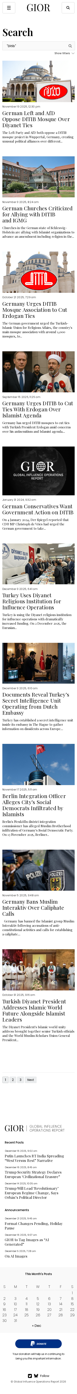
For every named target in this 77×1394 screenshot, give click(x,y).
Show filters (63, 53)
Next (30, 1080)
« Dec (36, 1325)
